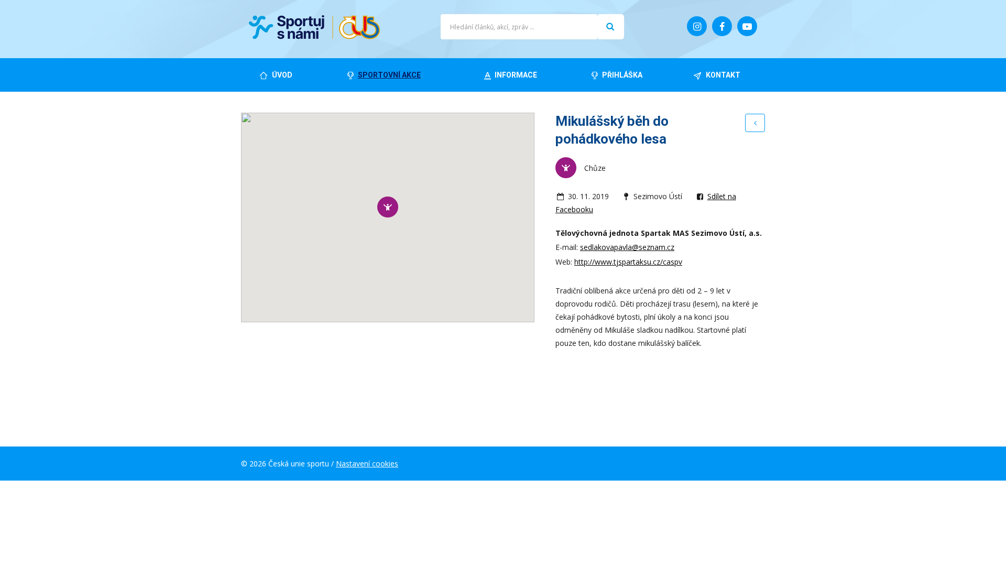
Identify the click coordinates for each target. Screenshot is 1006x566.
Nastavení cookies (367, 464)
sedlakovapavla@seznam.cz (627, 247)
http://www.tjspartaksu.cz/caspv (628, 262)
